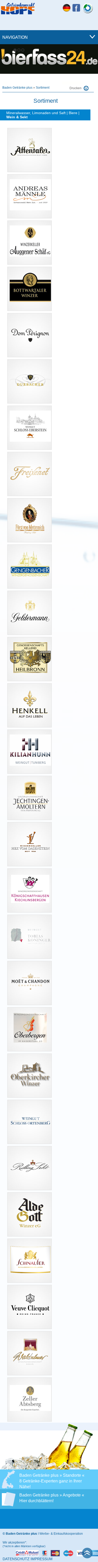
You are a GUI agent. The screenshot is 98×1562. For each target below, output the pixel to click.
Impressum (42, 1559)
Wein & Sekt (17, 117)
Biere (73, 113)
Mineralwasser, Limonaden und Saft (36, 113)
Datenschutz (16, 1559)
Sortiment (42, 87)
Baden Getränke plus (17, 87)
